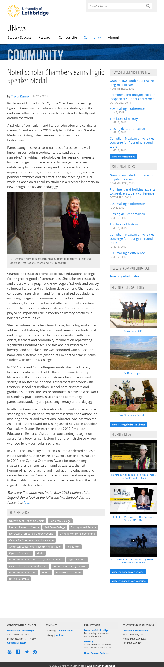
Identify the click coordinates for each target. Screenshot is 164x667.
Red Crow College (60, 521)
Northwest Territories (68, 572)
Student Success (19, 37)
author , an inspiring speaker (70, 566)
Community (92, 37)
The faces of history (124, 119)
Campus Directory (16, 642)
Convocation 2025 (133, 330)
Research (45, 37)
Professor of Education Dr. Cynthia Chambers (36, 559)
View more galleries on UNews (128, 424)
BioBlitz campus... (133, 373)
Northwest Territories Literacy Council (31, 533)
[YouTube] (10, 653)
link (26, 502)
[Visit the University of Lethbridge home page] (28, 17)
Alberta (45, 572)
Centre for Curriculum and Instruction (31, 540)
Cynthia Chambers (20, 553)
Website (60, 635)
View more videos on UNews (128, 571)
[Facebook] (19, 653)
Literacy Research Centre (24, 527)
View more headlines (123, 156)
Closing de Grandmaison (127, 129)
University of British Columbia (26, 521)
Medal (40, 553)
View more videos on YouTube (129, 581)
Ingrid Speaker (77, 559)
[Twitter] (27, 653)
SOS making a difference (127, 109)
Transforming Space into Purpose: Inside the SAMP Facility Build (133, 476)
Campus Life (68, 37)
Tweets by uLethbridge (124, 276)
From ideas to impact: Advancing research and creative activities (133, 561)
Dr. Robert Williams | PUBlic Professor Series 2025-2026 (133, 518)
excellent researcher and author (28, 566)
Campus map (66, 630)
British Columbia (19, 578)
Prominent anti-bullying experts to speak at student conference (132, 97)
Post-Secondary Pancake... (133, 415)
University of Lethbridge (20, 630)
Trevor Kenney (20, 96)
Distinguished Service (83, 527)
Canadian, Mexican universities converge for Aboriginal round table (132, 142)
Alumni (113, 37)
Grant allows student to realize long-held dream (132, 83)
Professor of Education (22, 572)
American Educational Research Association (35, 546)
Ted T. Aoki (73, 546)
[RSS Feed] (36, 653)
